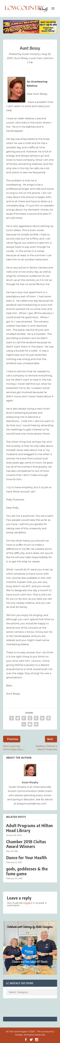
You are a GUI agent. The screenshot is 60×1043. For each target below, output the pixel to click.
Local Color (35, 58)
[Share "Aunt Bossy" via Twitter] (18, 718)
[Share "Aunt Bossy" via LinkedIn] (42, 718)
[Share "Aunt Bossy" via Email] (30, 724)
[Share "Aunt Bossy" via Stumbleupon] (24, 724)
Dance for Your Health (26, 857)
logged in (29, 902)
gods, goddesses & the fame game (27, 871)
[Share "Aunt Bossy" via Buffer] (48, 718)
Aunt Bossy (21, 58)
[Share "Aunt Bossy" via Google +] (24, 718)
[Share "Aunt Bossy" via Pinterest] (36, 718)
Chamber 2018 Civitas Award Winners (26, 844)
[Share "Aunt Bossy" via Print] (36, 724)
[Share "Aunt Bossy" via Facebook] (11, 718)
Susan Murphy (31, 54)
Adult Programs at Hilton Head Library (29, 828)
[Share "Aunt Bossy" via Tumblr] (30, 718)
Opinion (48, 58)
